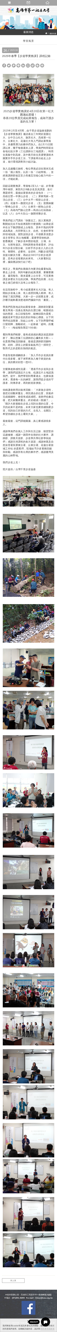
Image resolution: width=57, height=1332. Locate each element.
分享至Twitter (9, 65)
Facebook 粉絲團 (28, 1308)
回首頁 (47, 3)
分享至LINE (18, 65)
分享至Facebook (4, 65)
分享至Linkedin (23, 65)
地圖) (49, 1295)
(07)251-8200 (18, 1298)
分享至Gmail (42, 65)
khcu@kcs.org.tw (44, 1298)
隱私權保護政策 (48, 1329)
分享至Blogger (37, 65)
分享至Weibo (33, 65)
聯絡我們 (28, 3)
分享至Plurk (14, 65)
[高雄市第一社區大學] (28, 10)
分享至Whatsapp (28, 65)
